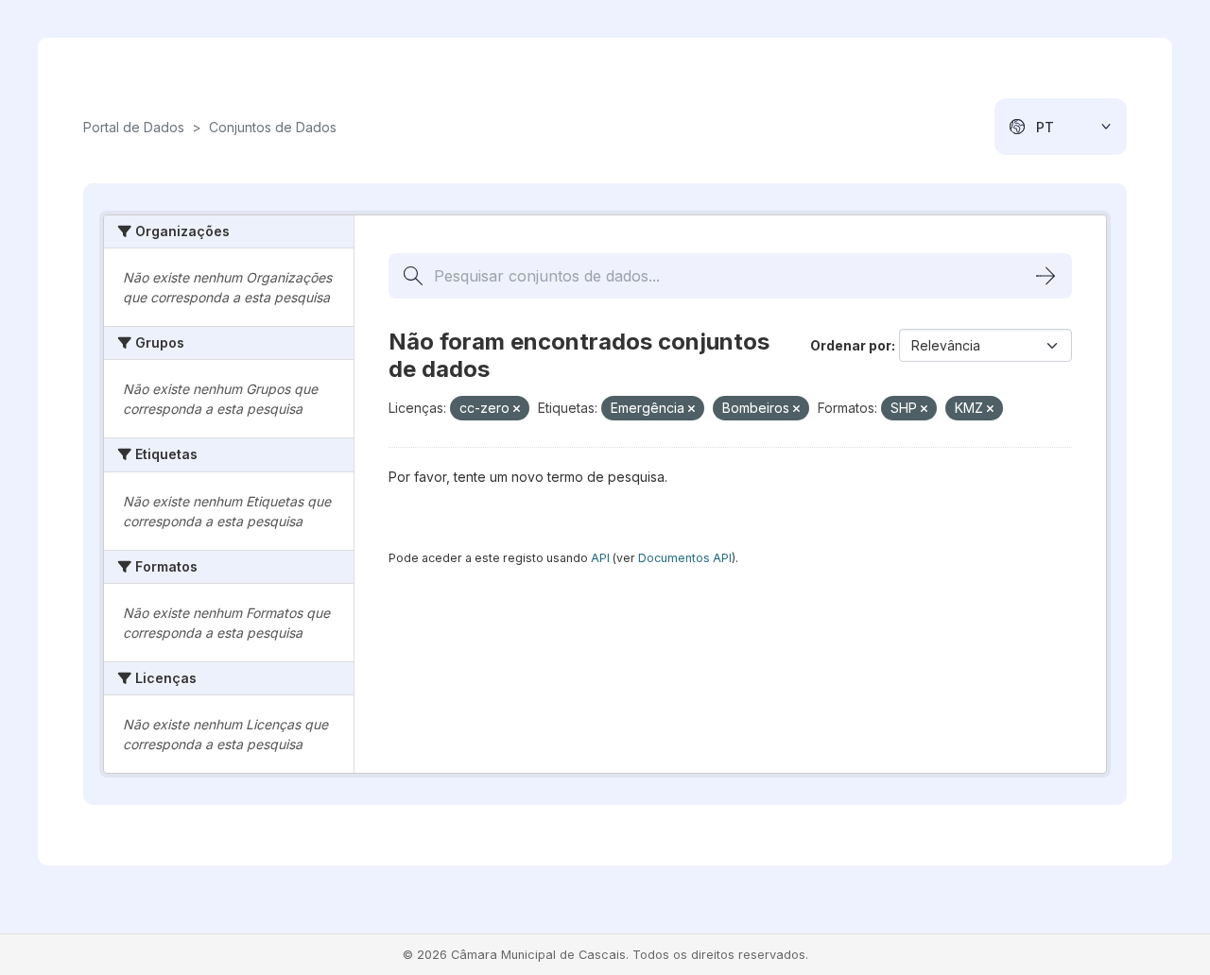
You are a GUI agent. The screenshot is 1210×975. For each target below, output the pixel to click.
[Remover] (516, 409)
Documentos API (685, 558)
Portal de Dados (133, 127)
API (600, 558)
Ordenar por (850, 345)
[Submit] (1045, 276)
